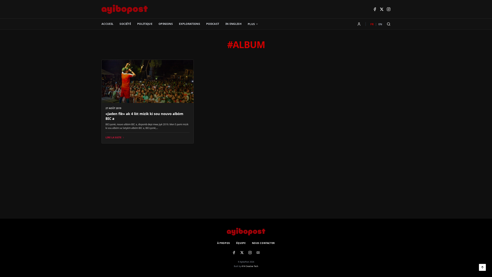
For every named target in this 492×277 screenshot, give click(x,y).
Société (125, 24)
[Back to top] (482, 267)
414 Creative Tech (250, 266)
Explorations (189, 24)
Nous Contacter (263, 243)
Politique (144, 24)
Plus (251, 24)
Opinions (166, 24)
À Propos (223, 243)
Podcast (212, 24)
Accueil (107, 24)
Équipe (241, 243)
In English (233, 24)
